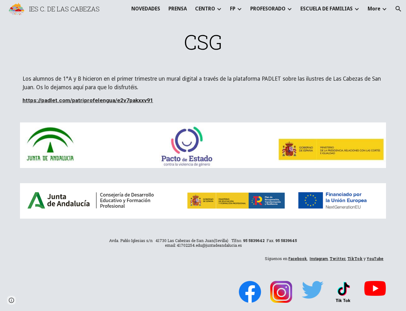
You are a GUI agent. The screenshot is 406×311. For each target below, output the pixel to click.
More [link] (374, 9)
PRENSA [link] (177, 9)
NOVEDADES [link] (145, 9)
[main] (203, 42)
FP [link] (232, 9)
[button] (398, 8)
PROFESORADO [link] (267, 9)
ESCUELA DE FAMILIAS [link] (326, 9)
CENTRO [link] (205, 9)
